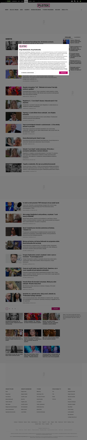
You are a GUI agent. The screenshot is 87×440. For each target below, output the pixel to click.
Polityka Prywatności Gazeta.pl (57, 68)
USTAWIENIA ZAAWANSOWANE (27, 72)
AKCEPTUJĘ (63, 72)
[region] (43, 59)
